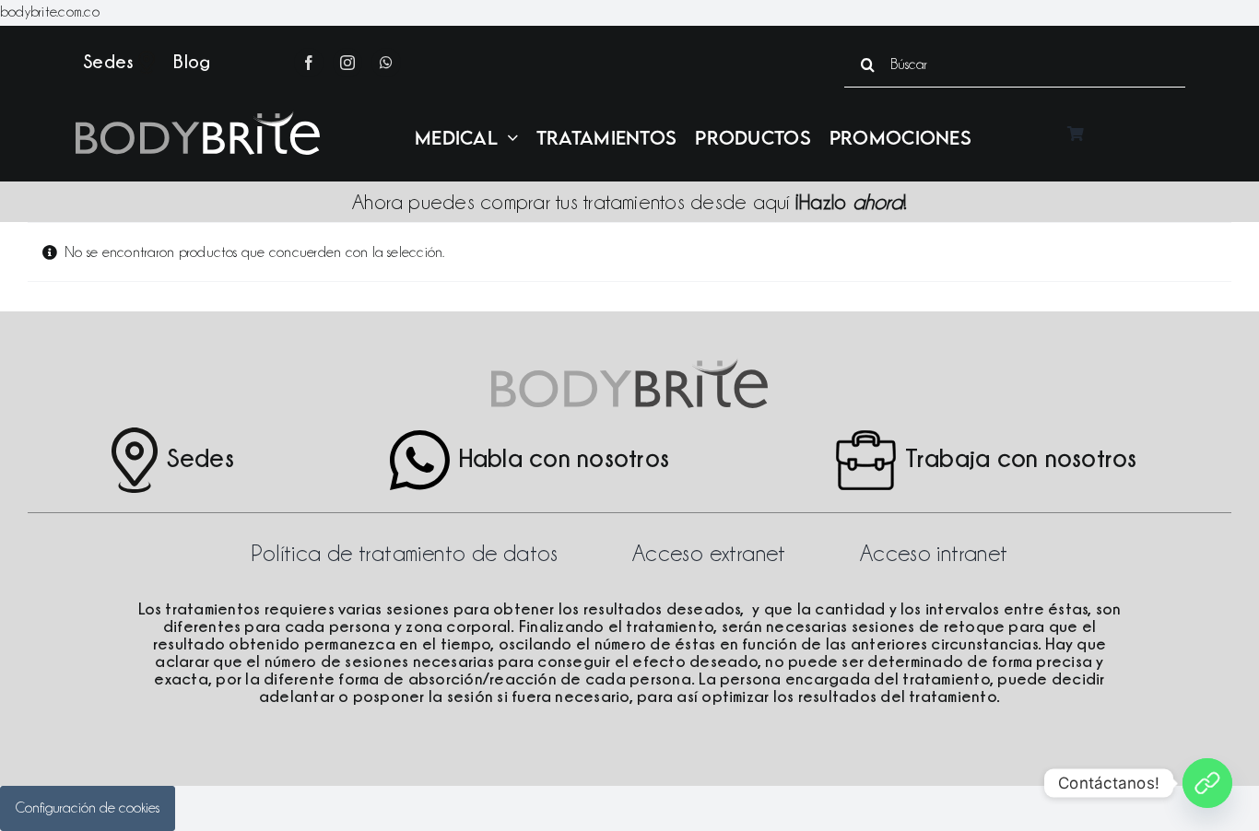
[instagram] (347, 62)
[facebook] (309, 62)
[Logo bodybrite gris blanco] (198, 118)
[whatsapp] (386, 62)
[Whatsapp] (1207, 783)
